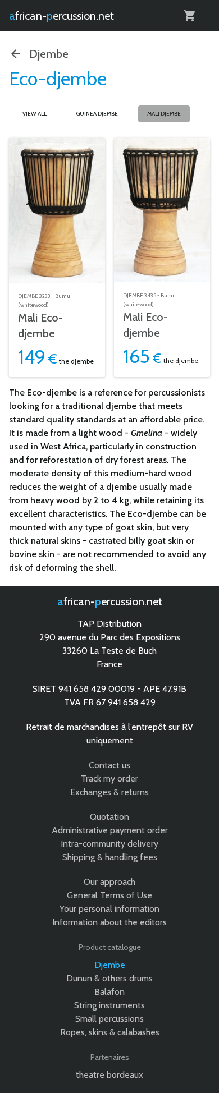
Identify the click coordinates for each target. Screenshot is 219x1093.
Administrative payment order (110, 830)
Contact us (109, 765)
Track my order (109, 778)
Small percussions (109, 1018)
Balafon (109, 991)
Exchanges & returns (109, 792)
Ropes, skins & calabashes (109, 1032)
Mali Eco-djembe (40, 325)
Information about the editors (109, 922)
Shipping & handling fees (109, 857)
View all (34, 113)
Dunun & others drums (109, 978)
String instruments (109, 1005)
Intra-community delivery (109, 843)
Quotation (109, 816)
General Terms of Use (109, 895)
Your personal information (109, 908)
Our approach (109, 881)
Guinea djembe (97, 113)
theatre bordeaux (109, 1074)
